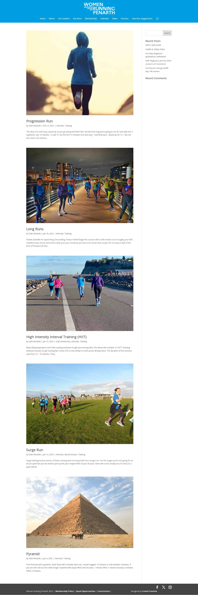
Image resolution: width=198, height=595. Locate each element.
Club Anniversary (63, 341)
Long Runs (35, 228)
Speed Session (70, 454)
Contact (124, 19)
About (52, 19)
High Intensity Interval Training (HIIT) (56, 336)
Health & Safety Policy (155, 49)
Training (68, 125)
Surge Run (34, 449)
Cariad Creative (149, 591)
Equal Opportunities (85, 591)
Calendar (104, 19)
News (114, 19)
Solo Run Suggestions (142, 19)
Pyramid (32, 553)
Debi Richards (35, 125)
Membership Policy (64, 591)
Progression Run (39, 121)
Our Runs (77, 19)
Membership (91, 19)
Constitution (104, 591)
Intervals (60, 125)
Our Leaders (64, 19)
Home (42, 19)
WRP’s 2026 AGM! (153, 45)
